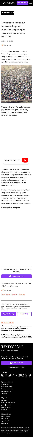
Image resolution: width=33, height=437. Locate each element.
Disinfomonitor (5, 407)
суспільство (6, 295)
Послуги (4, 400)
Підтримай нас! (6, 414)
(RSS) (7, 384)
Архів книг (4, 423)
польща (22, 295)
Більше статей (7, 322)
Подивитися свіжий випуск (16, 367)
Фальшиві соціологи (8, 403)
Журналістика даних (7, 398)
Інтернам (4, 409)
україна (14, 295)
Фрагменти (5, 386)
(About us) (10, 382)
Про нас (4, 382)
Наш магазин (5, 416)
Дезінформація (6, 405)
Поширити (7, 45)
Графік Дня (4, 419)
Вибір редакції (6, 391)
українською (15, 430)
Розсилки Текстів (6, 389)
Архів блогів (5, 421)
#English (4, 393)
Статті (3, 384)
